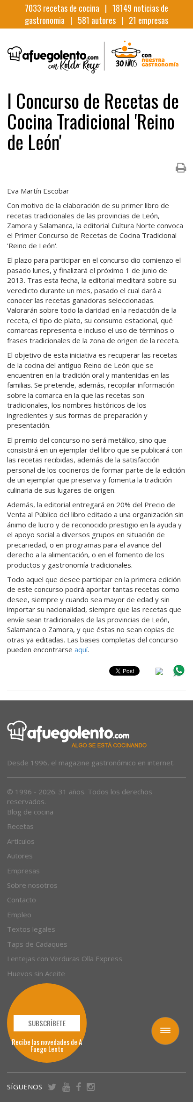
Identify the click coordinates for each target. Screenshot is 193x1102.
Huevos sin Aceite (36, 973)
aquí (81, 649)
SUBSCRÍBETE (47, 1023)
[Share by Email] (159, 672)
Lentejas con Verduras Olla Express (64, 958)
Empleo (19, 914)
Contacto (21, 899)
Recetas (20, 826)
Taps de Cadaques (37, 944)
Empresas (23, 870)
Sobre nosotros (32, 885)
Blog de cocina (30, 811)
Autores (20, 855)
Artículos (21, 841)
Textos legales (31, 929)
